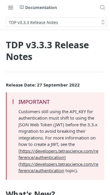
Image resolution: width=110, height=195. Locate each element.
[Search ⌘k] (102, 7)
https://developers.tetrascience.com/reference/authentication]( (58, 157)
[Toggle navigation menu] (10, 7)
